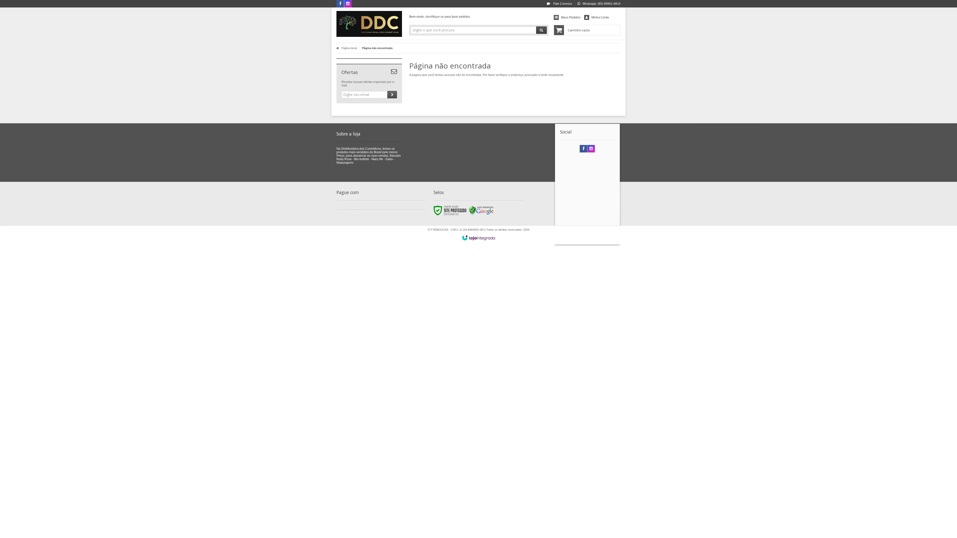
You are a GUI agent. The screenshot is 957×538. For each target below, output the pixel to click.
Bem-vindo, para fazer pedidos (439, 16)
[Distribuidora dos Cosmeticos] (369, 24)
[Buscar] (541, 30)
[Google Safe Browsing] (481, 210)
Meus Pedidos (570, 17)
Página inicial (349, 48)
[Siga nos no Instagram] (348, 4)
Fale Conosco (562, 3)
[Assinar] (392, 94)
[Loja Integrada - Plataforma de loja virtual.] (478, 238)
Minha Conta (600, 17)
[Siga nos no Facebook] (340, 4)
